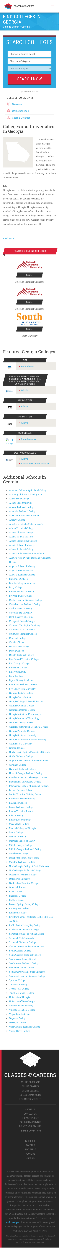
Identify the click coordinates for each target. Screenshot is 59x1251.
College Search (11, 26)
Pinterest (30, 1149)
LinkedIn (30, 1158)
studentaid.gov (13, 1222)
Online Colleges (20, 111)
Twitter (30, 1145)
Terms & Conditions (30, 1130)
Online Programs (30, 1082)
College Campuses (30, 1094)
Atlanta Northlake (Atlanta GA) (35, 463)
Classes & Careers (19, 6)
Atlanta (24, 390)
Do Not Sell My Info (30, 1126)
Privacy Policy (30, 1118)
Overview (17, 104)
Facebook (30, 1141)
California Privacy (30, 1122)
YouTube (30, 1153)
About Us (30, 1109)
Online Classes (30, 1090)
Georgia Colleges (21, 117)
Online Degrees (30, 1086)
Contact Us (30, 1113)
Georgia (25, 26)
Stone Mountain (28, 439)
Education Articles (30, 1099)
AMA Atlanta (27, 366)
